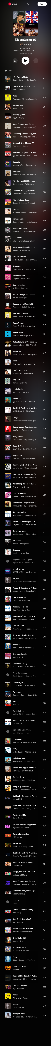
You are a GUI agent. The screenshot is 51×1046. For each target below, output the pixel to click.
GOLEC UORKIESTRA (19, 667)
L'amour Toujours (20, 985)
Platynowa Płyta (31, 515)
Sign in (42, 4)
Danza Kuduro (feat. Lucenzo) (25, 427)
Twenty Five (24, 487)
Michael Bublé (18, 752)
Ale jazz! (16, 578)
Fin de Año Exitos (31, 477)
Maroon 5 (16, 771)
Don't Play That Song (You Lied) (30, 449)
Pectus (15, 544)
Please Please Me (30, 194)
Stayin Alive (17, 455)
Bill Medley (17, 411)
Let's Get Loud (18, 626)
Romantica (33, 213)
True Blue (25, 392)
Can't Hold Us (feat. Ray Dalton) (25, 976)
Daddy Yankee (25, 354)
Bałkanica (17, 645)
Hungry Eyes (18, 437)
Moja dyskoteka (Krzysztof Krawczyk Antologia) (31, 525)
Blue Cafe (16, 610)
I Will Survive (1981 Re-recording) (25, 181)
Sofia (15, 361)
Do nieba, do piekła (20, 607)
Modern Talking (19, 894)
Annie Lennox (27, 884)
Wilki (14, 705)
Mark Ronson (18, 468)
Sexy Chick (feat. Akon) (22, 919)
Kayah (23, 1017)
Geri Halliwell (17, 761)
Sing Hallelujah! (19, 285)
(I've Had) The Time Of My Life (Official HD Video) (25, 853)
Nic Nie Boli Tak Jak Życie (31, 742)
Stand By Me (18, 446)
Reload (25, 146)
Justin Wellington (19, 638)
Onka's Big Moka (28, 307)
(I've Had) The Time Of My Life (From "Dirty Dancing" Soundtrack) (25, 408)
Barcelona (17, 541)
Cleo (14, 601)
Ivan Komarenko (19, 534)
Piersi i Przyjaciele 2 (26, 648)
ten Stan (16, 1004)
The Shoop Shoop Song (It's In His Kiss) (25, 134)
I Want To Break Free (21, 200)
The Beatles (17, 194)
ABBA (15, 108)
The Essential (25, 250)
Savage (16, 383)
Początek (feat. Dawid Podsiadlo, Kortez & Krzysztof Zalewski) (25, 588)
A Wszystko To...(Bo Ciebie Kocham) (25, 720)
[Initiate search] (28, 4)
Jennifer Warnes (24, 411)
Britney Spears (18, 960)
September (17, 266)
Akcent (15, 941)
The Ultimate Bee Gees (29, 459)
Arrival (21, 118)
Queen (15, 203)
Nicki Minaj (17, 913)
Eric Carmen (17, 440)
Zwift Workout (27, 771)
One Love (24, 288)
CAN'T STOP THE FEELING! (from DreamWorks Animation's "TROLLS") (25, 474)
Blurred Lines (32, 156)
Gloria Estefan (18, 421)
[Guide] (4, 3)
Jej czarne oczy (19, 531)
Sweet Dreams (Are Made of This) (25, 124)
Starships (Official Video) (23, 910)
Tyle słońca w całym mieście (24, 503)
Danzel (15, 790)
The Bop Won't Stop (31, 80)
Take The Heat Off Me (29, 175)
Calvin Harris (24, 780)
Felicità (16, 209)
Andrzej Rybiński (19, 515)
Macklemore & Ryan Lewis (20, 979)
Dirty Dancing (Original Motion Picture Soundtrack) (31, 411)
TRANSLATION (32, 402)
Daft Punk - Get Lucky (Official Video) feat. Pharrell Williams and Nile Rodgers (25, 796)
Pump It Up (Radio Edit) (22, 787)
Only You (16, 380)
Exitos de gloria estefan (31, 421)
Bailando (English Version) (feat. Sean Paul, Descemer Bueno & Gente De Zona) (25, 342)
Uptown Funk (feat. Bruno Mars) (25, 465)
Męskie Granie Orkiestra (19, 591)
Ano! (23, 657)
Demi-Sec (26, 610)
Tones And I (17, 326)
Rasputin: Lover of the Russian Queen (31, 165)
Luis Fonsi (16, 354)
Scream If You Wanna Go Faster (30, 761)
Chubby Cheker (19, 496)
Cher (14, 137)
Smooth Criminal (19, 257)
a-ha (14, 241)
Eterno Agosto (29, 364)
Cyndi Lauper (18, 865)
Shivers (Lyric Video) (21, 834)
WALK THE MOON (19, 317)
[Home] (12, 3)
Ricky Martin (17, 373)
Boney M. (23, 165)
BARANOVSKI (18, 572)
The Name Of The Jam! (28, 790)
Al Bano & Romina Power (20, 213)
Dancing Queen (19, 115)
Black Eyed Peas (21, 402)
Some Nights (22, 298)
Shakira (16, 619)
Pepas (15, 995)
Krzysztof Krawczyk (19, 525)
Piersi (15, 648)
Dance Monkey (18, 323)
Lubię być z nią (18, 569)
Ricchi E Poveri (18, 222)
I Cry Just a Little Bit (20, 77)
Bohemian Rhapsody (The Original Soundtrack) (28, 203)
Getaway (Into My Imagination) (31, 1017)
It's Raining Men (19, 758)
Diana (15, 96)
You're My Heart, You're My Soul (25, 891)
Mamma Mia (18, 105)
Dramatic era (27, 430)
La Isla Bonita (18, 389)
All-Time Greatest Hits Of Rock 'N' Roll (29, 99)
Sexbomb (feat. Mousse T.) (23, 143)
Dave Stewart (36, 884)
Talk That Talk (32, 780)
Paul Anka (17, 99)
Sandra (15, 250)
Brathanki (16, 657)
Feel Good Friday (31, 269)
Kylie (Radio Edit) (19, 938)
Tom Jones (17, 146)
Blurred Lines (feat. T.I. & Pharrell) (25, 153)
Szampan (16, 550)
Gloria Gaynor (18, 184)
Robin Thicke (20, 156)
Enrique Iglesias (19, 345)
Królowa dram (24, 553)
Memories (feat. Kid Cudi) (23, 929)
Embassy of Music (20, 875)
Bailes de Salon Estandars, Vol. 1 (31, 496)
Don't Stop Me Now (20, 228)
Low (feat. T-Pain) (19, 966)
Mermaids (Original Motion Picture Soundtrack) (27, 137)
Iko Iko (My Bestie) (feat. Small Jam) (25, 635)
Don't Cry (23, 383)
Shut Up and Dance (20, 314)
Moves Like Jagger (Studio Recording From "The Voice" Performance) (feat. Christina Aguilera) (25, 768)
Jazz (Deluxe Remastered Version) (28, 231)
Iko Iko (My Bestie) (31, 638)
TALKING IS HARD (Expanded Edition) (31, 317)
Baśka (15, 701)
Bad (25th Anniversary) (31, 260)
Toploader (17, 307)
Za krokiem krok (19, 597)
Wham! (15, 487)
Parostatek (17, 692)
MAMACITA (17, 399)
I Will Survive (29, 184)
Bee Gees (16, 459)
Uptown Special (31, 468)
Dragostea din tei (19, 948)
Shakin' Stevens (19, 80)
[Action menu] (36, 60)
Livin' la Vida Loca (20, 370)
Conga (15, 418)
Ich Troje (16, 724)
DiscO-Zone (24, 951)
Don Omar (17, 430)
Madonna (16, 392)
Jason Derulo (18, 818)
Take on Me (17, 238)
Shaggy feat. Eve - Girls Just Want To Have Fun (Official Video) (25, 872)
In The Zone (30, 960)
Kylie (21, 941)
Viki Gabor (16, 1017)
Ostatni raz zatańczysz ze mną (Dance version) (25, 522)
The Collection (31, 222)
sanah (15, 553)
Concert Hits (32, 695)
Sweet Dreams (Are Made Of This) (30, 127)
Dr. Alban (16, 288)
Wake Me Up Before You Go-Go (25, 484)
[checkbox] (44, 78)
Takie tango (17, 739)
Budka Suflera (18, 742)
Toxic (15, 957)
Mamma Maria (18, 219)
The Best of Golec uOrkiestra (31, 667)
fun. (14, 298)
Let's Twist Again (19, 493)
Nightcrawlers (18, 828)
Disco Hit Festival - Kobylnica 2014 (31, 534)
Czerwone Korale (20, 654)
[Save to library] (15, 60)
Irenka (33, 582)
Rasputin (16, 162)
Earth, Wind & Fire (19, 269)
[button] (25, 44)
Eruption (16, 279)
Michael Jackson (19, 260)
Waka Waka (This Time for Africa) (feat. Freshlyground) (25, 616)
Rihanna (18, 780)
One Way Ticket (19, 276)
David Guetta (18, 922)
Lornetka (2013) (19, 683)
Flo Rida (16, 970)
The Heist (33, 979)
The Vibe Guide (18, 809)
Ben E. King (17, 449)
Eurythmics (17, 127)
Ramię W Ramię (19, 1014)
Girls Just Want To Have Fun (24, 862)
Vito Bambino (24, 582)
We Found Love (19, 777)
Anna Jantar (17, 506)
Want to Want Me (19, 815)
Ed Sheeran (17, 336)
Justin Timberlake (19, 477)
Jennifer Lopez (19, 629)
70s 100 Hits (25, 279)
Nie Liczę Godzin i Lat (21, 512)
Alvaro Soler (17, 364)
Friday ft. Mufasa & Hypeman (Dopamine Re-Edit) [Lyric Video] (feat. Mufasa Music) (25, 824)
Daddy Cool (17, 172)
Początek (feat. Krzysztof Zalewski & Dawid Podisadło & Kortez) (31, 591)
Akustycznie (24, 544)
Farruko (18, 998)
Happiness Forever (27, 619)
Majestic (16, 165)
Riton (27, 828)
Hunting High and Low (26, 241)
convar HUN (17, 799)
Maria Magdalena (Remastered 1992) (25, 247)
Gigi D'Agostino (18, 988)
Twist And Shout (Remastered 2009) (25, 190)
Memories (28, 932)
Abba (21, 108)
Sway (15, 749)
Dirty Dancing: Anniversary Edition (30, 440)
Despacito (17, 351)
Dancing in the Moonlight (23, 304)
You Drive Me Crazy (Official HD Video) (25, 86)
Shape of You (18, 332)
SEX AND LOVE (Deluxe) (31, 345)
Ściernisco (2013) (20, 664)
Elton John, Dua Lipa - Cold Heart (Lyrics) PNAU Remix (25, 806)
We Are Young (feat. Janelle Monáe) (25, 295)
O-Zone (16, 951)
